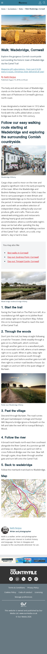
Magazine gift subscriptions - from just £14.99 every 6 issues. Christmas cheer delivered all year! (22, 70)
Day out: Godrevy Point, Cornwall (23, 257)
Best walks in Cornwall (18, 252)
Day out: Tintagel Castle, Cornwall (23, 261)
